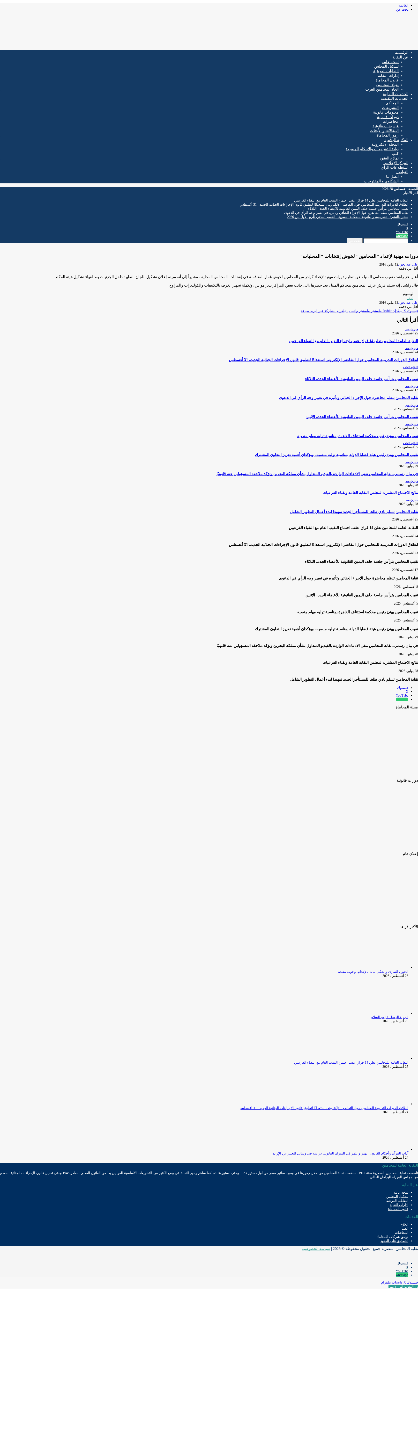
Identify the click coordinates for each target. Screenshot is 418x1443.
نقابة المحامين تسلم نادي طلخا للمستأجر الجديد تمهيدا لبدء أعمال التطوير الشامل (354, 512)
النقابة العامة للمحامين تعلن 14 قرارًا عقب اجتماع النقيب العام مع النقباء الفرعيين (351, 200)
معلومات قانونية (386, 112)
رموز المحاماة (387, 135)
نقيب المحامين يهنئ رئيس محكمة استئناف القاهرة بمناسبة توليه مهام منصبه (357, 436)
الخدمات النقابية (395, 94)
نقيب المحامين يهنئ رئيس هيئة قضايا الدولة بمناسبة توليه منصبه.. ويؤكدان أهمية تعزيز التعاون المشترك (336, 455)
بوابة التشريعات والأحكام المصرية (372, 149)
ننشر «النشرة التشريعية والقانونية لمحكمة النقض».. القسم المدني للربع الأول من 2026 (347, 217)
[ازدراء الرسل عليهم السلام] (381, 1013)
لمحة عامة (390, 62)
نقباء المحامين (387, 85)
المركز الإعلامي (395, 163)
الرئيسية (401, 53)
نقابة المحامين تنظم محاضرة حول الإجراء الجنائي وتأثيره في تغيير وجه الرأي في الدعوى (346, 213)
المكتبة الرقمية (396, 140)
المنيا (410, 298)
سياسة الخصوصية (316, 1249)
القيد (405, 1228)
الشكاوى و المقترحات (381, 181)
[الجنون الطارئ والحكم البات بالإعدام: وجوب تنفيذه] (381, 967)
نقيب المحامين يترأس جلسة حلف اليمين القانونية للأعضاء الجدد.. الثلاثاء (358, 208)
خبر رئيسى (411, 329)
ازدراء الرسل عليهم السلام (389, 1017)
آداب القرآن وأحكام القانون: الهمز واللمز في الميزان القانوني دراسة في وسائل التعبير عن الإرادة (340, 1153)
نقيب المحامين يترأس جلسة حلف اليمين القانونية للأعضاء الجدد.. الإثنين (362, 417)
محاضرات (391, 121)
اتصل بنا (392, 176)
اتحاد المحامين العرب (382, 89)
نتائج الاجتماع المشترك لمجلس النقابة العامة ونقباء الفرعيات (370, 493)
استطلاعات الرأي (394, 167)
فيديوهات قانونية (386, 126)
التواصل (402, 172)
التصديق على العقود (394, 1241)
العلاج (404, 1224)
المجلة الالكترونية (385, 144)
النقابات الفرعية (386, 71)
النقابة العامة (410, 367)
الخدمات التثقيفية (394, 98)
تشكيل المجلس (386, 66)
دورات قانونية (388, 117)
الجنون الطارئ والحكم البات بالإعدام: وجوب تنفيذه (373, 972)
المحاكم (392, 103)
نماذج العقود (389, 158)
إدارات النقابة (388, 75)
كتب (395, 154)
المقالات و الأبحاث (384, 131)
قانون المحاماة (387, 80)
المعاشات (401, 1232)
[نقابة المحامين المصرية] (361, 44)
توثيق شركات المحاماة (392, 1237)
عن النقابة (400, 57)
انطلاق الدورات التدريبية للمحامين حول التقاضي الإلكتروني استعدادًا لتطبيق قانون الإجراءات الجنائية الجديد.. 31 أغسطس (324, 204)
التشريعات (390, 108)
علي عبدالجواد (408, 264)
